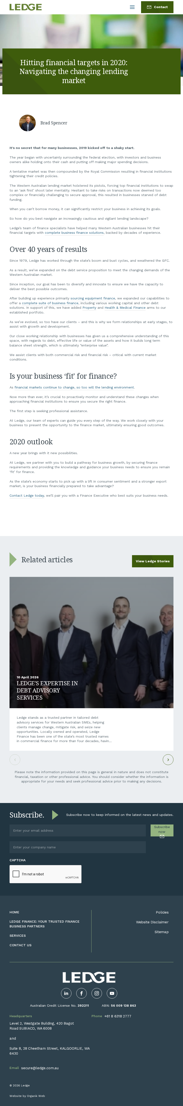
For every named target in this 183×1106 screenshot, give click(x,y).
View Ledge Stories (153, 561)
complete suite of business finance (50, 303)
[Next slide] (168, 759)
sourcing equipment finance (93, 298)
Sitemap (162, 932)
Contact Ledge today (27, 495)
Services (18, 935)
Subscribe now (162, 829)
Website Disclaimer (152, 922)
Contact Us (20, 945)
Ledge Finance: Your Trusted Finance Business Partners (45, 924)
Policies (162, 912)
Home (14, 912)
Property (89, 307)
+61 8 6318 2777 (117, 1016)
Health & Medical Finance (125, 307)
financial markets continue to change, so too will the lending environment (74, 387)
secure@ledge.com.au (40, 1068)
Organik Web (36, 1096)
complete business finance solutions (74, 232)
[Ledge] (25, 7)
